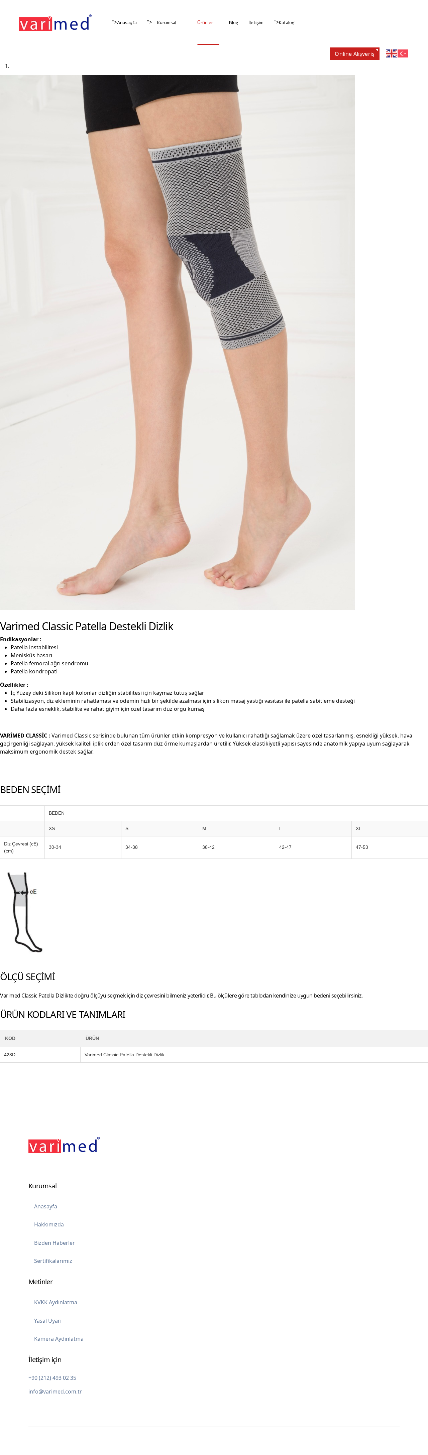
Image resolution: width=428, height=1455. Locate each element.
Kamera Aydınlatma (59, 1338)
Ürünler (205, 22)
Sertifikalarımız (53, 1261)
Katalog (287, 22)
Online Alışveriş (354, 53)
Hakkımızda (49, 1224)
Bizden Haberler (54, 1242)
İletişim (255, 22)
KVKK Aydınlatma (55, 1302)
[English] (392, 53)
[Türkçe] (403, 53)
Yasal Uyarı (48, 1320)
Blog (233, 22)
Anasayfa (127, 22)
